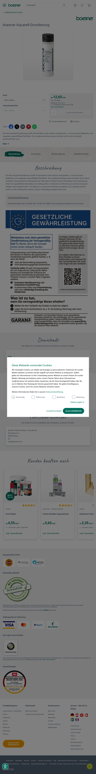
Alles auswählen (73, 411)
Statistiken (61, 397)
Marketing (80, 397)
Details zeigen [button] (76, 402)
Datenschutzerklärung (54, 392)
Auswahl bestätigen (54, 411)
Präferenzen (40, 397)
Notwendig (20, 397)
